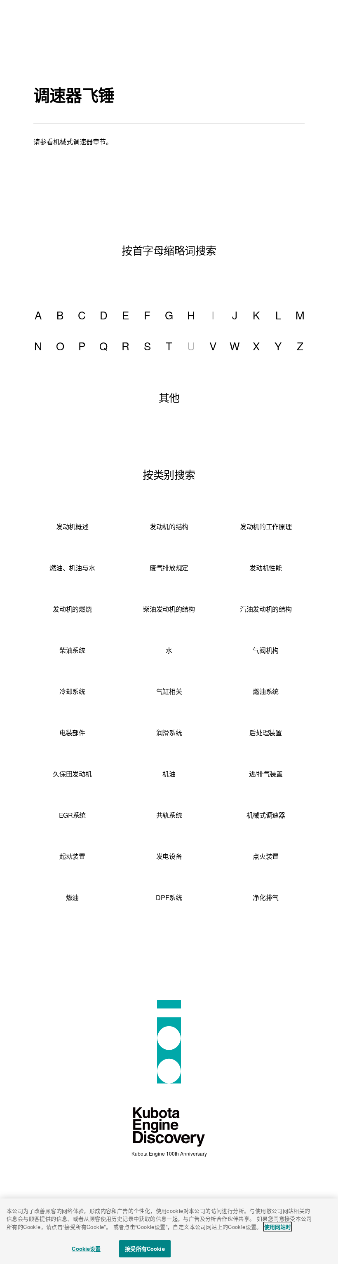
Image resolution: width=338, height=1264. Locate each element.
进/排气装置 (266, 774)
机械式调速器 (265, 815)
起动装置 (72, 856)
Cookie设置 (86, 1248)
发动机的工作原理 (265, 526)
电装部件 (72, 732)
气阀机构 (266, 650)
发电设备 (169, 856)
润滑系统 (169, 732)
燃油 (72, 897)
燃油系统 (266, 691)
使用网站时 (277, 1227)
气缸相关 (169, 691)
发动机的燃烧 (72, 609)
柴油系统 (72, 650)
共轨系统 (169, 815)
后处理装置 (265, 732)
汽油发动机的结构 (265, 609)
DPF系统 (169, 897)
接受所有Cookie (144, 1248)
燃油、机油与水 (72, 567)
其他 (169, 397)
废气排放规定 (169, 567)
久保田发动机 (72, 774)
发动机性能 (265, 567)
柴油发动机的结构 (169, 609)
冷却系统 (72, 691)
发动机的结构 (169, 526)
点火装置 (266, 856)
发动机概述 (72, 526)
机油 (168, 774)
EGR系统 (72, 815)
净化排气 (266, 897)
